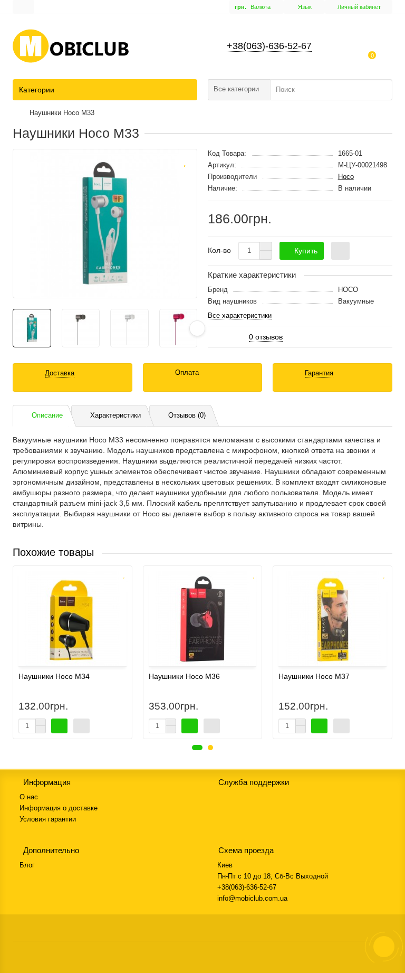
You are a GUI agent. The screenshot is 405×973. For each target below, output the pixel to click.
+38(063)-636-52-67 (269, 46)
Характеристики (115, 415)
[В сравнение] (184, 175)
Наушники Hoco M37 (314, 676)
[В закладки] (184, 160)
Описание (47, 415)
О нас (29, 797)
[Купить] (59, 726)
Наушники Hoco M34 (54, 676)
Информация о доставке (59, 808)
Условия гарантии (48, 819)
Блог (27, 865)
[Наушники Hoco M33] (105, 223)
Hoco (346, 177)
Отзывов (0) (187, 415)
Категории (36, 90)
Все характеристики (240, 316)
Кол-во (219, 250)
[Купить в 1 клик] (340, 251)
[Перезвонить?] (383, 946)
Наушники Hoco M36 (184, 676)
